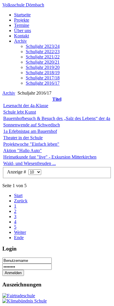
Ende (19, 237)
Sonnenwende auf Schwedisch (31, 124)
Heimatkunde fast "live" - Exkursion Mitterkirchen (49, 156)
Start (18, 195)
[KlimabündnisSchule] (24, 300)
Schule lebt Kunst (19, 111)
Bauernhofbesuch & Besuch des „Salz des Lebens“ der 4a (56, 118)
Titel (56, 99)
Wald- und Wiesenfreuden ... (29, 163)
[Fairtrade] (18, 295)
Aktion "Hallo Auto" (22, 150)
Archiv (8, 93)
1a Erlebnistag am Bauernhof (30, 131)
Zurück (20, 200)
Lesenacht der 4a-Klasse (25, 105)
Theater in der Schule (23, 137)
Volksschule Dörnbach (23, 4)
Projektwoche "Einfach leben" (31, 144)
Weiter (20, 232)
